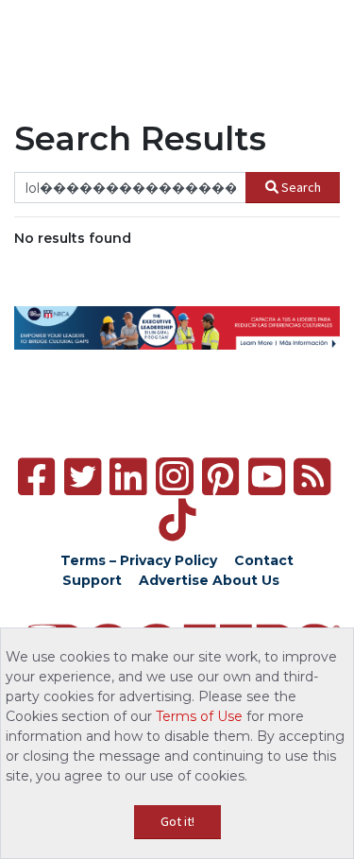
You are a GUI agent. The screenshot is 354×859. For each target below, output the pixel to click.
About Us (245, 580)
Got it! (177, 821)
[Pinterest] (220, 476)
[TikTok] (177, 520)
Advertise (174, 580)
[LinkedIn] (128, 476)
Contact (264, 560)
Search (301, 187)
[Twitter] (82, 476)
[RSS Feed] (312, 476)
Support (92, 580)
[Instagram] (175, 476)
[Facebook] (36, 476)
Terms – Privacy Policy (138, 560)
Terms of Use (199, 716)
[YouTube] (266, 476)
